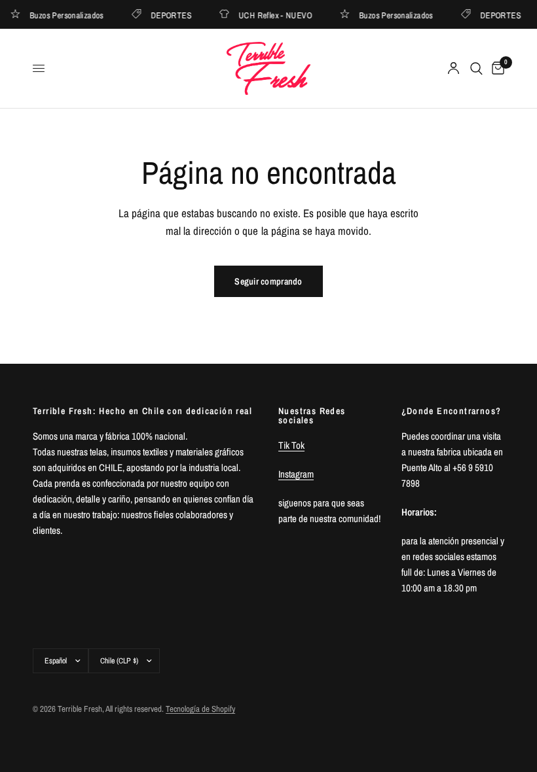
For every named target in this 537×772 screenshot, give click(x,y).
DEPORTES (169, 15)
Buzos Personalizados (65, 15)
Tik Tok (291, 445)
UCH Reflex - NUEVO (273, 15)
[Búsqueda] (476, 68)
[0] (495, 68)
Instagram (296, 474)
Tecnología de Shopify (200, 708)
